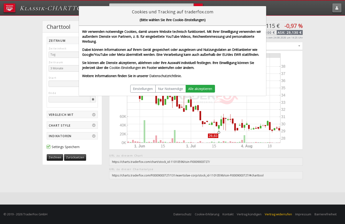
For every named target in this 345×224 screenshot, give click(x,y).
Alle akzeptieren (200, 88)
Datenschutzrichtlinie (165, 76)
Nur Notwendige (170, 88)
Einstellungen (143, 88)
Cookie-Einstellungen (125, 67)
